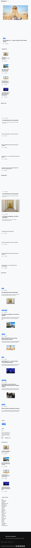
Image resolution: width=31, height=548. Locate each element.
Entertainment (4, 505)
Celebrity (3, 501)
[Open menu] (8, 1)
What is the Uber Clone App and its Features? (11, 408)
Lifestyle (3, 310)
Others (3, 288)
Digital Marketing (4, 380)
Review (3, 519)
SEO (2, 520)
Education (3, 504)
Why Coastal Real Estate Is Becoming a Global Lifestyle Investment (5, 70)
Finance (3, 506)
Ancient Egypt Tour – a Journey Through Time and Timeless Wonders (5, 82)
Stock (2, 522)
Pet (2, 517)
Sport (2, 521)
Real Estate (3, 334)
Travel (4, 38)
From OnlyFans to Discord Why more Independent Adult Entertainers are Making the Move (6, 94)
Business (3, 500)
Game (2, 508)
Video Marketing (4, 525)
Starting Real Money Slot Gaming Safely (10, 120)
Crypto (3, 502)
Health (3, 509)
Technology (3, 404)
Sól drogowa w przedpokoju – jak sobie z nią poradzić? (5, 58)
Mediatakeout (4, 1)
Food (2, 507)
